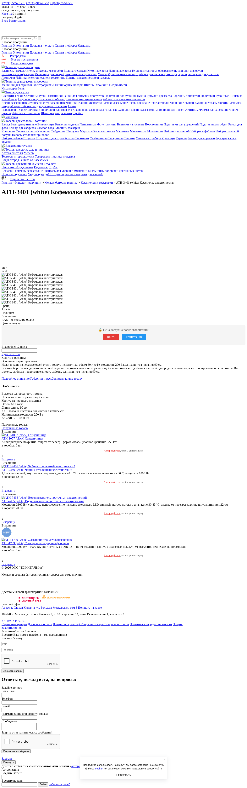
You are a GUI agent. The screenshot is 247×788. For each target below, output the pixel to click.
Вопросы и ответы (116, 624)
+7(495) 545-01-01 (13, 3)
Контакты (84, 45)
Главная (7, 45)
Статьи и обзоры (66, 45)
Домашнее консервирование (83, 99)
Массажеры (9, 88)
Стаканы (129, 138)
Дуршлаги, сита (38, 102)
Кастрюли (162, 102)
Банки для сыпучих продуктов (83, 95)
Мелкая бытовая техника (61, 182)
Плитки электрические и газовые (88, 77)
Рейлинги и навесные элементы (124, 99)
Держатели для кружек (104, 102)
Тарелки (181, 138)
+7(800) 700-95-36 (61, 3)
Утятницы (192, 109)
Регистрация (17, 20)
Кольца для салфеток (22, 127)
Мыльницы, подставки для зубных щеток (115, 170)
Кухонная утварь (206, 102)
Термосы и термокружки (18, 156)
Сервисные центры (22, 179)
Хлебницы (31, 95)
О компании (21, 45)
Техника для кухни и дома (22, 67)
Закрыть (7, 758)
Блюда (6, 124)
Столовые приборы (149, 138)
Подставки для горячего (57, 109)
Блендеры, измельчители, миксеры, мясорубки (32, 70)
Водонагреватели (75, 70)
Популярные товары (15, 428)
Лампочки (8, 77)
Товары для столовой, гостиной (26, 121)
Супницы (168, 138)
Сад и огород (10, 160)
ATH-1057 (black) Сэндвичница (22, 438)
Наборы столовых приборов (30, 134)
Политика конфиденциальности (151, 624)
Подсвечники (154, 124)
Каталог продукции (28, 182)
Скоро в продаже (22, 63)
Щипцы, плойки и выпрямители (105, 85)
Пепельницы (88, 124)
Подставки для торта (50, 138)
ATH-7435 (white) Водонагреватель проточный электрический (43, 501)
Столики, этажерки (67, 127)
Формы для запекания (213, 109)
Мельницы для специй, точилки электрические (66, 74)
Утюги (102, 74)
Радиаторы (41, 167)
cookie (98, 768)
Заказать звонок (12, 627)
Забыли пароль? (59, 784)
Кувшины (43, 131)
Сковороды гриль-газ (103, 109)
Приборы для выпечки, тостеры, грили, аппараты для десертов (177, 74)
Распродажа (18, 56)
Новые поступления (24, 59)
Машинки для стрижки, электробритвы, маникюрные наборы (42, 85)
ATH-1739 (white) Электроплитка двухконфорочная (35, 543)
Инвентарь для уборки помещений (64, 170)
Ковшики (175, 102)
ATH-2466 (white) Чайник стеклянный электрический (37, 469)
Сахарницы (115, 138)
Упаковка (11, 117)
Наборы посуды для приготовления (43, 106)
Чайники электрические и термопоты (40, 77)
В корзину (8, 459)
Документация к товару (67, 378)
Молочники (155, 131)
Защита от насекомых (34, 160)
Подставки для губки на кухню (125, 95)
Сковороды (80, 109)
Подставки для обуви (214, 124)
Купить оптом (11, 354)
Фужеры (221, 138)
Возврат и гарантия (66, 624)
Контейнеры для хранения (137, 102)
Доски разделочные (14, 102)
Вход (5, 20)
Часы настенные (104, 131)
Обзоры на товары (91, 624)
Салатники (81, 138)
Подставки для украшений (181, 124)
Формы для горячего (201, 138)
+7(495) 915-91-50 (37, 3)
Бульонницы (45, 124)
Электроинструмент (18, 145)
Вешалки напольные (130, 124)
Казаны (83, 102)
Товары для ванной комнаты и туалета (30, 163)
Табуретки (58, 131)
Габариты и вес (40, 378)
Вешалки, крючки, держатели (21, 170)
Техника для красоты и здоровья (26, 81)
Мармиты (86, 131)
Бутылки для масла (159, 95)
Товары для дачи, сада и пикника (27, 149)
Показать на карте (90, 607)
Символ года (45, 127)
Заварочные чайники (64, 102)
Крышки (188, 102)
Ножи (72, 106)
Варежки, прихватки (186, 95)
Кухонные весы (97, 70)
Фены (21, 88)
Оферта (178, 624)
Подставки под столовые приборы (41, 99)
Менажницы (138, 131)
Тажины (152, 109)
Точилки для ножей (171, 109)
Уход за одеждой (39, 174)
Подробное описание (16, 378)
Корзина (7, 13)
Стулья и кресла (26, 131)
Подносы (29, 138)
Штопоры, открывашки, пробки (62, 113)
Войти (111, 336)
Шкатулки (72, 131)
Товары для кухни (17, 92)
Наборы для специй (177, 131)
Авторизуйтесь (112, 450)
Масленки (122, 131)
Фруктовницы (106, 124)
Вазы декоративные (24, 124)
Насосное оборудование (17, 167)
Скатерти (8, 95)
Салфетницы (98, 138)
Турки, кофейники (50, 95)
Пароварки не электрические (21, 109)
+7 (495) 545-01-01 (14, 620)
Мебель (29, 153)
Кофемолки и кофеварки (18, 74)
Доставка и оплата (42, 45)
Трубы (53, 167)
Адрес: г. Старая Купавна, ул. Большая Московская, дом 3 (39, 607)
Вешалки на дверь (67, 124)
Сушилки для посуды (132, 109)
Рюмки (69, 138)
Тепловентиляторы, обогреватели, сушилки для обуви (167, 70)
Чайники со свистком (26, 113)
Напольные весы (120, 70)
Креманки (8, 131)
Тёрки (19, 95)
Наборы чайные (12, 138)
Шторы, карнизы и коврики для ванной (76, 174)
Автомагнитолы (12, 153)
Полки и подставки (14, 174)
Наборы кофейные (202, 131)
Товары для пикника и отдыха (55, 156)
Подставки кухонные (215, 95)
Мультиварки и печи (121, 74)
